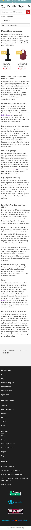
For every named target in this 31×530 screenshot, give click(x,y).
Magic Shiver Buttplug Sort (6, 63)
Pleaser (3, 423)
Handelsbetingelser (7, 381)
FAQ (2, 376)
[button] (3, 6)
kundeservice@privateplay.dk (14, 472)
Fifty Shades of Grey (7, 407)
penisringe (14, 169)
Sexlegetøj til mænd (7, 446)
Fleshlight (4, 411)
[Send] (28, 12)
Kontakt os (4, 373)
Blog (2, 453)
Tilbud (3, 434)
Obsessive (4, 415)
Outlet (3, 438)
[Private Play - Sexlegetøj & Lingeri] (15, 6)
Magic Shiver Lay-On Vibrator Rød (23, 63)
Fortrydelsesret (6, 384)
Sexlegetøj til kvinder (8, 442)
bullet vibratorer (6, 115)
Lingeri (3, 450)
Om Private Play (6, 388)
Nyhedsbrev (5, 392)
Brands (3, 16)
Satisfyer (4, 403)
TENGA (3, 419)
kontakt (3, 300)
